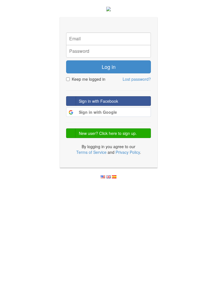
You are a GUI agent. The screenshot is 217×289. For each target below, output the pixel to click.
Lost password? (137, 79)
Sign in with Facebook (98, 101)
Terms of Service (91, 152)
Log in (109, 66)
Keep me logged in (88, 79)
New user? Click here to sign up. (108, 133)
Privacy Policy (128, 152)
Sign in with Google (98, 112)
